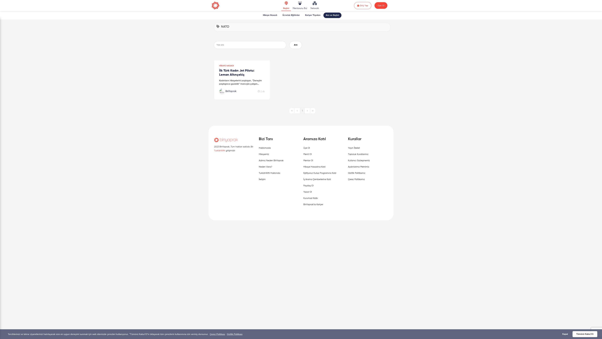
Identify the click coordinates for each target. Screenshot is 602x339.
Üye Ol (381, 5)
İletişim (262, 179)
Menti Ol (307, 154)
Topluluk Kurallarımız (358, 154)
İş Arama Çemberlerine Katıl (317, 179)
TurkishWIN (219, 151)
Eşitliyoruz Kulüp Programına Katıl (319, 173)
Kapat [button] (565, 334)
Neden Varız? (265, 167)
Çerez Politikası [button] (217, 334)
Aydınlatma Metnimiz (358, 167)
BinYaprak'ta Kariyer (313, 204)
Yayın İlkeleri (354, 148)
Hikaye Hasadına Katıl (314, 167)
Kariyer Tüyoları (312, 15)
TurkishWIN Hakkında (269, 173)
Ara (295, 45)
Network (315, 8)
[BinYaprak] (235, 94)
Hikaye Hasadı (270, 15)
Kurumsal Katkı (310, 198)
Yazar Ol (307, 192)
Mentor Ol (308, 160)
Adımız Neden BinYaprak (271, 160)
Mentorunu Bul (300, 8)
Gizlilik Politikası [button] (235, 334)
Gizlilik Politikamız (356, 173)
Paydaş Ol (308, 186)
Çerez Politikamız (356, 179)
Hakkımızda (265, 148)
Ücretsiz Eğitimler (291, 15)
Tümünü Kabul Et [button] (584, 334)
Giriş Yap (365, 5)
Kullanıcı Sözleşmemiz (359, 160)
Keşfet (286, 8)
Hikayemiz (264, 154)
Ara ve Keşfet (332, 15)
